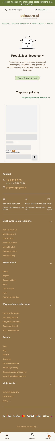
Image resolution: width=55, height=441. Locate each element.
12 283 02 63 (43, 10)
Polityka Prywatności (11, 363)
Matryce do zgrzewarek (11, 322)
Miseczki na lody (9, 247)
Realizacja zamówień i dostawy (15, 372)
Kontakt (6, 355)
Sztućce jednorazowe (11, 330)
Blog (4, 350)
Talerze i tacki (8, 238)
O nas (5, 346)
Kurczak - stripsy (9, 280)
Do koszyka (34, 157)
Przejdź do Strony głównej (27, 78)
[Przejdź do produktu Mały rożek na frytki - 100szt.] (21, 121)
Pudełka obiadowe (10, 230)
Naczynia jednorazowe (20, 23)
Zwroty (5, 401)
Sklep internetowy (26, 427)
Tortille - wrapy (8, 289)
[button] (27, 222)
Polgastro (5, 23)
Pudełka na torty (9, 256)
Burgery (6, 276)
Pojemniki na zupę (10, 243)
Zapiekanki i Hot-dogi (11, 297)
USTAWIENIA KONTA (11, 392)
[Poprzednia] (3, 3)
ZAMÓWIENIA (8, 397)
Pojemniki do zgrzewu (11, 313)
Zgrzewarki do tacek (10, 326)
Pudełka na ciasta (10, 251)
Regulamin (7, 359)
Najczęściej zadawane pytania (14, 376)
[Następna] (52, 3)
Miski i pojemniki (38, 23)
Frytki (5, 293)
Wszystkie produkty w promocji (34, 97)
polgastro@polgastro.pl (16, 188)
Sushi (5, 284)
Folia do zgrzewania (10, 317)
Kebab (5, 271)
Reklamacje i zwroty (10, 368)
